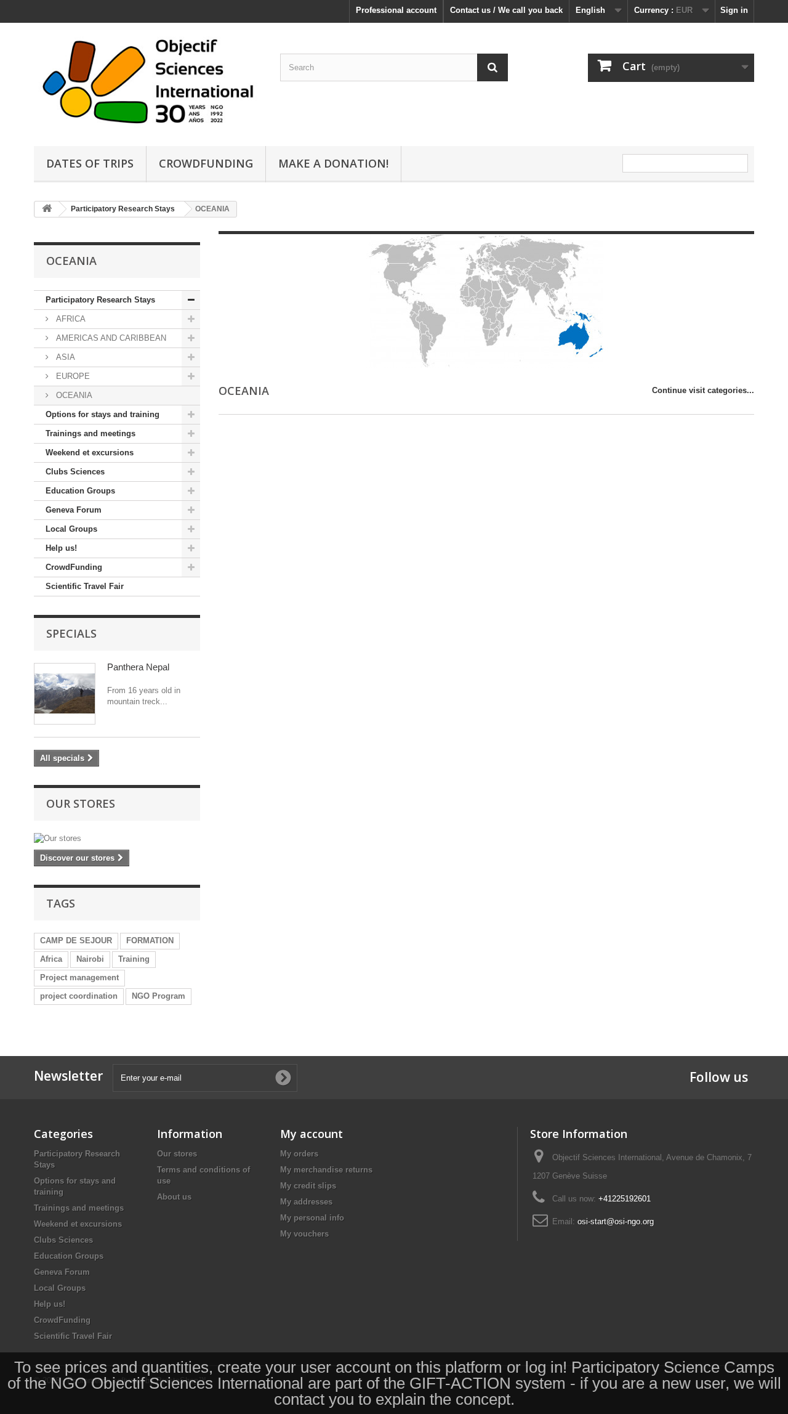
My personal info (312, 1217)
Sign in (734, 10)
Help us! (61, 548)
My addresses (306, 1201)
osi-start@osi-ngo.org (615, 1221)
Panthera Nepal (138, 667)
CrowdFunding (74, 567)
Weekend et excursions (90, 452)
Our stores (80, 803)
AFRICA (70, 318)
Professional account (396, 10)
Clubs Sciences (75, 471)
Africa (51, 959)
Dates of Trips (90, 163)
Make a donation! (333, 163)
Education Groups (80, 490)
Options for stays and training (102, 414)
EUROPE (72, 376)
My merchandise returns (326, 1169)
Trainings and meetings (90, 433)
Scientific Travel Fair (85, 586)
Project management (79, 977)
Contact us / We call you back (506, 10)
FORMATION (150, 940)
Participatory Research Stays (100, 299)
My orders (299, 1153)
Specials (71, 633)
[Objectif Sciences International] (148, 81)
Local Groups (71, 529)
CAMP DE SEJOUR (76, 940)
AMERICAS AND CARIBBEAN (110, 338)
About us (174, 1196)
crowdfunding (206, 163)
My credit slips (308, 1185)
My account (311, 1133)
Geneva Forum (74, 509)
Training (134, 959)
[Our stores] (117, 838)
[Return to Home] (46, 209)
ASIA (64, 357)
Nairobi (90, 959)
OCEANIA (73, 395)
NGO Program (158, 996)
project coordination (79, 996)
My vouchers (304, 1233)
